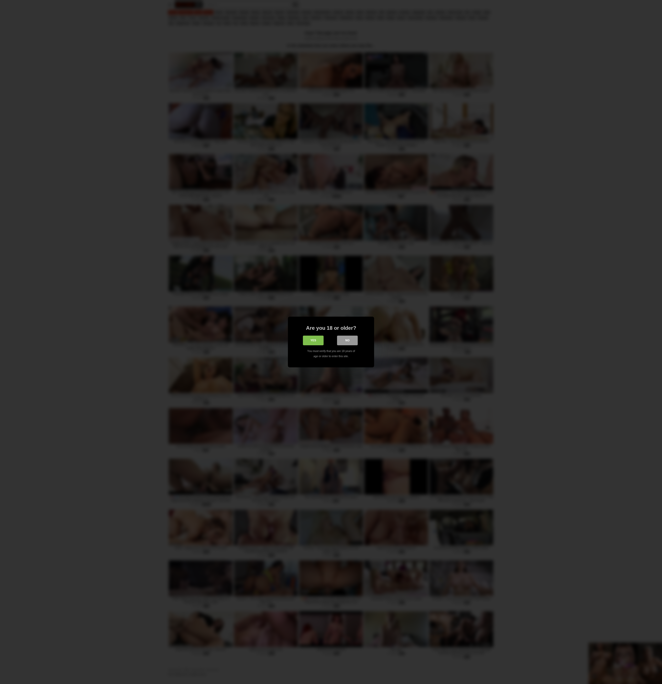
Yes (313, 340)
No (347, 340)
